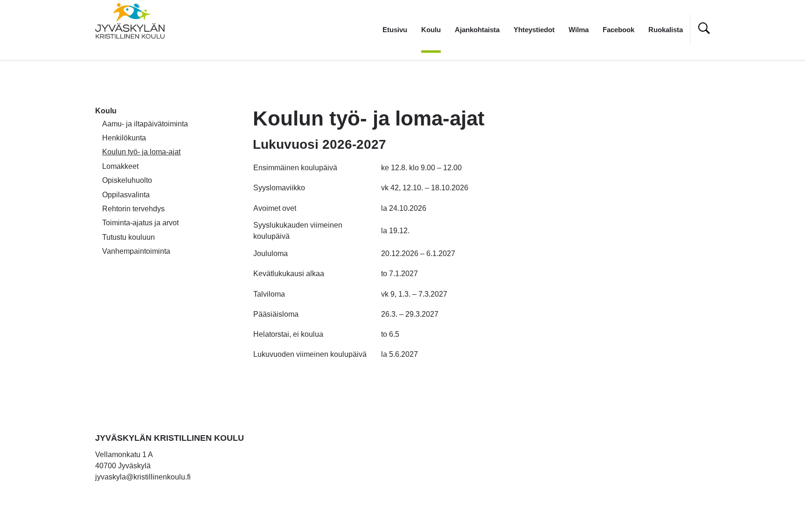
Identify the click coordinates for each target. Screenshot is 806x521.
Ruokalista (665, 30)
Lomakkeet (120, 166)
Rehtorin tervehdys (133, 209)
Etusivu (394, 30)
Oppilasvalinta (126, 195)
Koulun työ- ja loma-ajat (141, 152)
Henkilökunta (124, 138)
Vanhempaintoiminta (136, 251)
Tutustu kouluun (128, 237)
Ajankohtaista (477, 30)
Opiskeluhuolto (127, 180)
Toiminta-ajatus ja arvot (140, 223)
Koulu (431, 30)
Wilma (579, 30)
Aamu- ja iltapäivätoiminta (145, 124)
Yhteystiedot (534, 30)
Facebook (618, 30)
